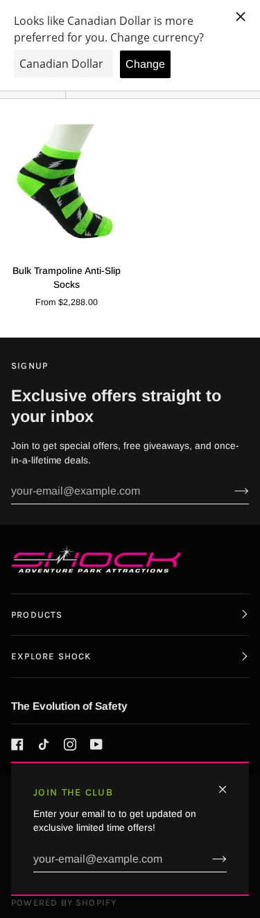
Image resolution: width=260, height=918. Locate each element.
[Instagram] (70, 744)
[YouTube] (96, 744)
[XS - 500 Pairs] (65, 181)
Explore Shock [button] (51, 656)
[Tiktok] (43, 744)
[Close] (228, 783)
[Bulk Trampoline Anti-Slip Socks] (65, 181)
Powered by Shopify (63, 902)
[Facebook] (17, 744)
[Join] (208, 859)
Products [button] (37, 614)
